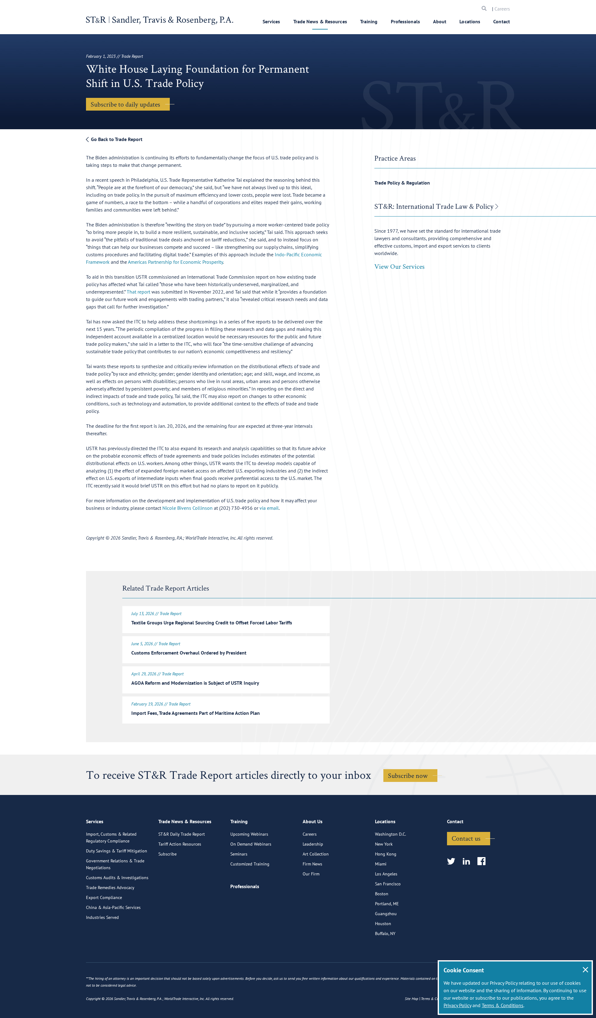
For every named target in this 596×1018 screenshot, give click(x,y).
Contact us (466, 838)
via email (269, 508)
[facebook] (483, 862)
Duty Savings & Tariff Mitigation (116, 851)
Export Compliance (104, 897)
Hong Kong (385, 854)
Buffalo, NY (385, 933)
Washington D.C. (390, 834)
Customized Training (249, 864)
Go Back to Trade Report (116, 139)
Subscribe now (408, 775)
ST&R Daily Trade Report (181, 834)
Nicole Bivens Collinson (188, 508)
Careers (502, 9)
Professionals (405, 21)
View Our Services (399, 266)
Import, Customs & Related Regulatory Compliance (111, 837)
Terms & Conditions (502, 1005)
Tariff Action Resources (179, 844)
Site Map (411, 998)
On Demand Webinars (250, 844)
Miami (380, 864)
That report (138, 292)
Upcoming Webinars (249, 834)
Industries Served (102, 917)
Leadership (313, 844)
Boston (381, 894)
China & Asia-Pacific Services (113, 907)
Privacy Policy (457, 1005)
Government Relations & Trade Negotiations (115, 864)
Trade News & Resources (320, 21)
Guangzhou (386, 913)
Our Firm (311, 874)
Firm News (312, 864)
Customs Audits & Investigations (117, 877)
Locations (469, 21)
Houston (383, 923)
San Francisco (388, 884)
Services (271, 21)
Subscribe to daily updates (125, 104)
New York (384, 844)
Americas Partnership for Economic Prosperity (175, 262)
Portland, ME (387, 903)
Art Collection (316, 854)
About (440, 21)
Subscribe (167, 854)
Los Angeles (386, 874)
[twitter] (453, 862)
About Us (313, 821)
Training (369, 21)
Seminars (238, 854)
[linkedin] (468, 862)
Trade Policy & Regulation (402, 183)
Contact (501, 21)
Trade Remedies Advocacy (110, 887)
